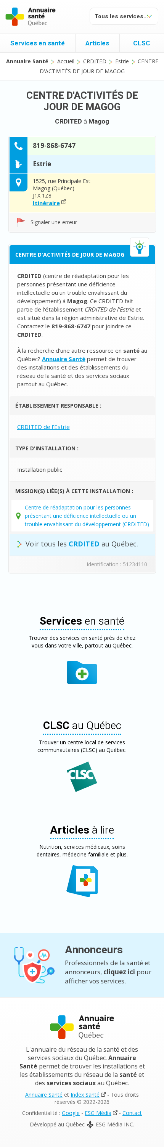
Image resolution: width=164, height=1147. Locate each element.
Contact (132, 1112)
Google (71, 1112)
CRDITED (94, 61)
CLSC (141, 43)
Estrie (122, 61)
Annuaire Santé (44, 1094)
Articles (97, 43)
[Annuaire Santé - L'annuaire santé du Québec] (30, 17)
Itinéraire (46, 203)
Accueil (65, 61)
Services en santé (37, 43)
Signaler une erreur (54, 222)
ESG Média (98, 1112)
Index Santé (85, 1094)
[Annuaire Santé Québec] (82, 1027)
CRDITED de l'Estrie (43, 427)
